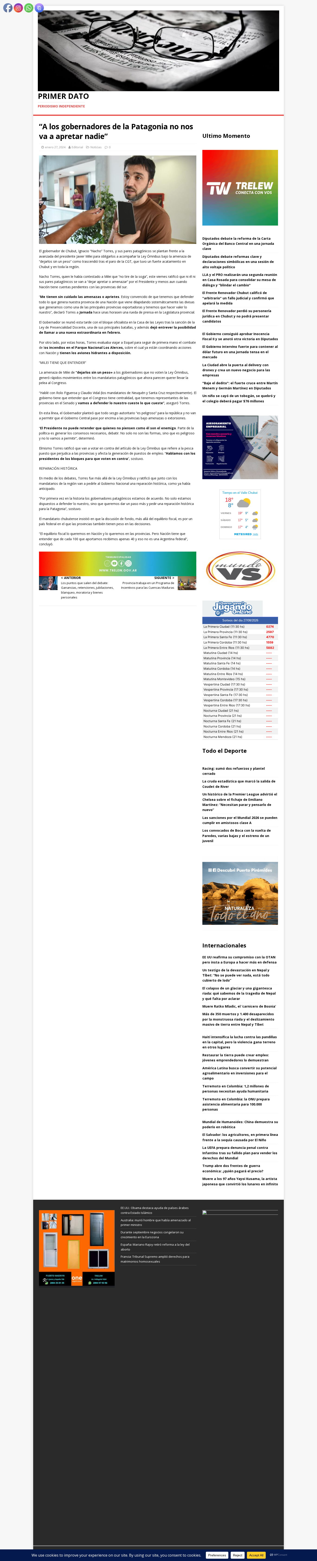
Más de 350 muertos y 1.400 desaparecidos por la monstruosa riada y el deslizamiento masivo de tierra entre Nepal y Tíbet (238, 1019)
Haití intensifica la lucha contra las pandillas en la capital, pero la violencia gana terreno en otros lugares (239, 1042)
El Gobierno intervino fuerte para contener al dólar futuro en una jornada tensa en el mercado (240, 351)
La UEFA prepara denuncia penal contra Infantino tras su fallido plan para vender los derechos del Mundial (239, 1152)
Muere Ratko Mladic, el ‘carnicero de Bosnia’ (239, 1006)
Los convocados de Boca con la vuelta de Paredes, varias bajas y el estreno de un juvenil (236, 835)
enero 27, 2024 (55, 147)
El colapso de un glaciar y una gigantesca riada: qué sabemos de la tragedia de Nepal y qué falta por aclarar (239, 993)
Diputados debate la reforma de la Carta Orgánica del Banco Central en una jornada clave (238, 243)
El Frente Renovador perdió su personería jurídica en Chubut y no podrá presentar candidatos (236, 316)
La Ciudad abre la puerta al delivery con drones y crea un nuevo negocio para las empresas (236, 370)
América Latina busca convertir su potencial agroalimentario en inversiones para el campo (239, 1073)
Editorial (77, 147)
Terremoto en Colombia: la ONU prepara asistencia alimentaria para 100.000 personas (236, 1104)
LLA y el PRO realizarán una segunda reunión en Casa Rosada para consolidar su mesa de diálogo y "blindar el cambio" (239, 279)
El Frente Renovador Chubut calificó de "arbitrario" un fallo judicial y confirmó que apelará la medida (238, 298)
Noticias (96, 147)
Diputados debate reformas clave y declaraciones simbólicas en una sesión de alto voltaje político (238, 261)
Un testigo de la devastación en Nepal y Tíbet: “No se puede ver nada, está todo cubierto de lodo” (235, 975)
